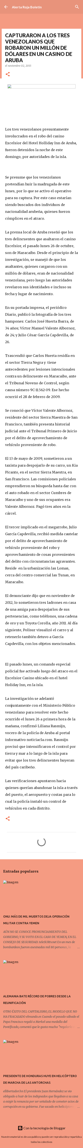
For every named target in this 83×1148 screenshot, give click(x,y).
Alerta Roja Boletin (27, 7)
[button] (7, 74)
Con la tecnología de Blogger (44, 1128)
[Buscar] (77, 7)
